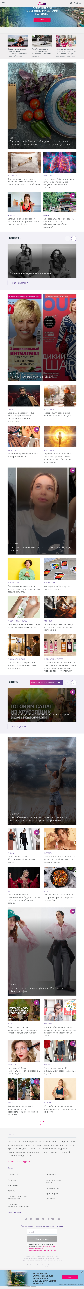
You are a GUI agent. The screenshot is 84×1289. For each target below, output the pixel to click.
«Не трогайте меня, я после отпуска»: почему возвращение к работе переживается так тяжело (60, 1031)
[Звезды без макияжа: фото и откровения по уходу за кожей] (42, 510)
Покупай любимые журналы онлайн (32, 376)
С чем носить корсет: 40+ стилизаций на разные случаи (21, 859)
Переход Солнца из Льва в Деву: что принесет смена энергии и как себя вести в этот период (58, 457)
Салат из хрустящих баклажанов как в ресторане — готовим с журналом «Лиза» (41, 716)
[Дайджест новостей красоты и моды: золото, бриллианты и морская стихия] (60, 839)
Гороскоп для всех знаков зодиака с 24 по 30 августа (58, 414)
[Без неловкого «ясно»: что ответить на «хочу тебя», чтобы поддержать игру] (24, 569)
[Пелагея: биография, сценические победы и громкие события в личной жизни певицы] (24, 877)
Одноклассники (48, 1219)
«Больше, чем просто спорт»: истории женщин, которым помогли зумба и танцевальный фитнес (42, 52)
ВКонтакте (52, 1219)
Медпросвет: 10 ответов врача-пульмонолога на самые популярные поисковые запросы (59, 183)
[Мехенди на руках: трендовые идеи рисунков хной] (24, 436)
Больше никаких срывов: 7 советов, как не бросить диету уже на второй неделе (23, 221)
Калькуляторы (53, 1187)
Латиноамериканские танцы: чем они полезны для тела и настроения (59, 627)
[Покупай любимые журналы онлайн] (42, 337)
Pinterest (59, 1219)
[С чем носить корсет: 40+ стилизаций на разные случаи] (24, 839)
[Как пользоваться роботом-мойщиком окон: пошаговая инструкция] (24, 645)
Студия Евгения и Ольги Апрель (47, 1265)
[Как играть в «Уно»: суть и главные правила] (60, 569)
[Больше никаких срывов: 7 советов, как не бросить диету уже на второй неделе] (24, 202)
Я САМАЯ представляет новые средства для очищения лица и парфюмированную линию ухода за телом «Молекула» (60, 666)
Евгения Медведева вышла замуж (31, 273)
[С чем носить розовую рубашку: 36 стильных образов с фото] (42, 951)
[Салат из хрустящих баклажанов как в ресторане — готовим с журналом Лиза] (42, 705)
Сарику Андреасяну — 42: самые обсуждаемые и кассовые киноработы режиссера (21, 416)
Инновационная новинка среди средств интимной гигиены (24, 626)
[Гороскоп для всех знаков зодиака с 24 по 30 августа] (60, 395)
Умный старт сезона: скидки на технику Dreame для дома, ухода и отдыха (17, 52)
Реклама (12, 1179)
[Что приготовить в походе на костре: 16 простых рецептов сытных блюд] (60, 877)
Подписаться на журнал (19, 1161)
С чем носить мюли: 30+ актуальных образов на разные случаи (60, 1071)
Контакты (13, 1185)
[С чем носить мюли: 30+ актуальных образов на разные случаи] (60, 1051)
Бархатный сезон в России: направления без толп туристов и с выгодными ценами (66, 52)
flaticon (47, 1267)
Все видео (17, 726)
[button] (73, 238)
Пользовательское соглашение (17, 1197)
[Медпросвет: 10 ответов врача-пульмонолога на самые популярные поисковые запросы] (59, 162)
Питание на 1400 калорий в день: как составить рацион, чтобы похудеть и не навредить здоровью (40, 143)
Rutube (43, 1219)
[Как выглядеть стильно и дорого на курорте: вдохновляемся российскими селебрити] (24, 1089)
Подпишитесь (44, 682)
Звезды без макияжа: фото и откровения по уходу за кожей (40, 548)
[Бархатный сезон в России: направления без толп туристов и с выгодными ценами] (66, 41)
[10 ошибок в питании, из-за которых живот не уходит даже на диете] (60, 1089)
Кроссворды (52, 1193)
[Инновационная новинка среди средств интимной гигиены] (24, 607)
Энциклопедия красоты (53, 1181)
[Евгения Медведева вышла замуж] (42, 261)
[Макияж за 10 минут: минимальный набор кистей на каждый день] (24, 1051)
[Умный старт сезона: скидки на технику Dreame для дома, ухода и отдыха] (18, 41)
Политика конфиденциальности (19, 1205)
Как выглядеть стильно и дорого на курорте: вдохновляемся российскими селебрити (23, 1110)
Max (31, 1219)
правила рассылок (50, 1250)
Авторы (11, 1190)
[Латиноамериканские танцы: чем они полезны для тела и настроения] (60, 607)
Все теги (50, 1198)
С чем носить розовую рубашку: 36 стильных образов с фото (37, 989)
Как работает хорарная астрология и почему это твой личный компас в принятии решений (39, 819)
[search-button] (71, 3)
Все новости (19, 282)
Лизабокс (51, 1174)
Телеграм (25, 1219)
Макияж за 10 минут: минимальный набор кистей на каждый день (24, 1071)
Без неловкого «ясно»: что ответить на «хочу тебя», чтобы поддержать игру (24, 589)
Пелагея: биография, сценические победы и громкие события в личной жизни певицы (24, 898)
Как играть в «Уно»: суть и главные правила (57, 587)
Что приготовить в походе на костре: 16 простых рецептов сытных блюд (59, 897)
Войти (77, 3)
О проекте (13, 1174)
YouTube (37, 1219)
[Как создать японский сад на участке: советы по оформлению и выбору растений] (59, 202)
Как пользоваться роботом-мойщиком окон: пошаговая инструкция (22, 665)
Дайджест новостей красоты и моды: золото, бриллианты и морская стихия (59, 859)
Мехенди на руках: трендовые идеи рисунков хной (23, 455)
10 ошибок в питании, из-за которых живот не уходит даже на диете (60, 1109)
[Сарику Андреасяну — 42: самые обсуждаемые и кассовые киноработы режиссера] (24, 395)
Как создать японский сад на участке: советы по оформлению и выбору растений (58, 222)
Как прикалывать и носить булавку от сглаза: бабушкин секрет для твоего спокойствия (24, 181)
